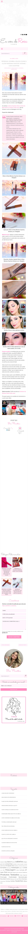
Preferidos (24, 872)
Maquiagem (14, 68)
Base (6, 861)
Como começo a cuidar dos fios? (10, 809)
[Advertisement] (14, 18)
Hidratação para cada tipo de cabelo (11, 813)
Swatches (14, 69)
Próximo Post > (23, 644)
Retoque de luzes (14, 879)
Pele (5, 872)
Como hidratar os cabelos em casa (11, 817)
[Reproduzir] (2, 903)
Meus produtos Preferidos (9, 797)
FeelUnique (8, 867)
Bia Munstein (14, 423)
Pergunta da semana (17, 872)
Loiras (25, 867)
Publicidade (13, 877)
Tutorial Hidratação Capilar (9, 822)
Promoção (3, 877)
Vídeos (25, 881)
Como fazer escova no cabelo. (9, 830)
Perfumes (10, 872)
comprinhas (9, 864)
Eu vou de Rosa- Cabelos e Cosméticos (7, 930)
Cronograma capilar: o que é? (9, 805)
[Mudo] (23, 903)
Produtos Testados (9, 874)
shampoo (24, 879)
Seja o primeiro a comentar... (9, 605)
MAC (4, 870)
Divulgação (8, 865)
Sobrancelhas (2, 881)
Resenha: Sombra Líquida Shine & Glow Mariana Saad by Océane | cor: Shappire (14, 63)
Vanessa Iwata (10, 928)
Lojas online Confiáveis (8, 793)
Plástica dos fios (6, 846)
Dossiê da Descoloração (8, 850)
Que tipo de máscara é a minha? (10, 838)
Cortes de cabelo (20, 864)
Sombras (20, 68)
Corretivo (15, 864)
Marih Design (21, 928)
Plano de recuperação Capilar (10, 801)
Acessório (2, 861)
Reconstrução (23, 877)
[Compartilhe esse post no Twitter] (8, 429)
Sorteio (13, 881)
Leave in (21, 867)
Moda (17, 870)
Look (1, 870)
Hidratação (15, 867)
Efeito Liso (14, 865)
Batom (9, 862)
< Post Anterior (5, 644)
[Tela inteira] (25, 903)
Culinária (25, 864)
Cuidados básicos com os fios (9, 842)
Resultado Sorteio (5, 879)
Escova (25, 865)
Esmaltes (3, 867)
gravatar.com (5, 632)
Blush (13, 861)
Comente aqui (21, 431)
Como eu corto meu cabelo (9, 834)
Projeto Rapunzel (23, 875)
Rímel (20, 879)
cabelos (19, 861)
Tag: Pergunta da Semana (8, 826)
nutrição (21, 870)
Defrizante (2, 865)
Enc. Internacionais (20, 865)
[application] (13, 896)
